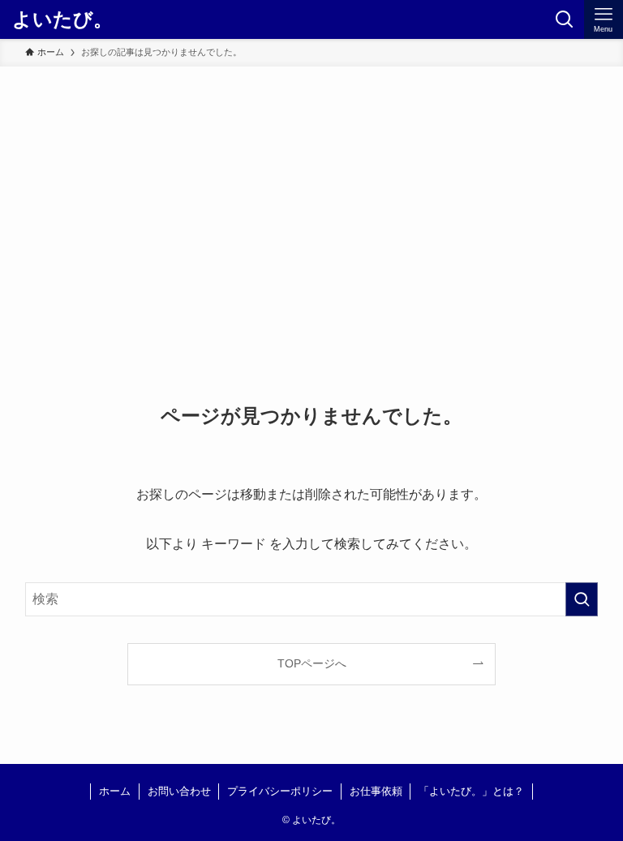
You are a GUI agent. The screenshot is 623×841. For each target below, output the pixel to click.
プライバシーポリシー (280, 791)
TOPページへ (311, 663)
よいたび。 (62, 19)
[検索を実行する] (581, 599)
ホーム (115, 791)
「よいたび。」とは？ (471, 791)
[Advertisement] (311, 188)
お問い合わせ (179, 791)
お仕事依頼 (376, 791)
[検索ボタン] (564, 19)
